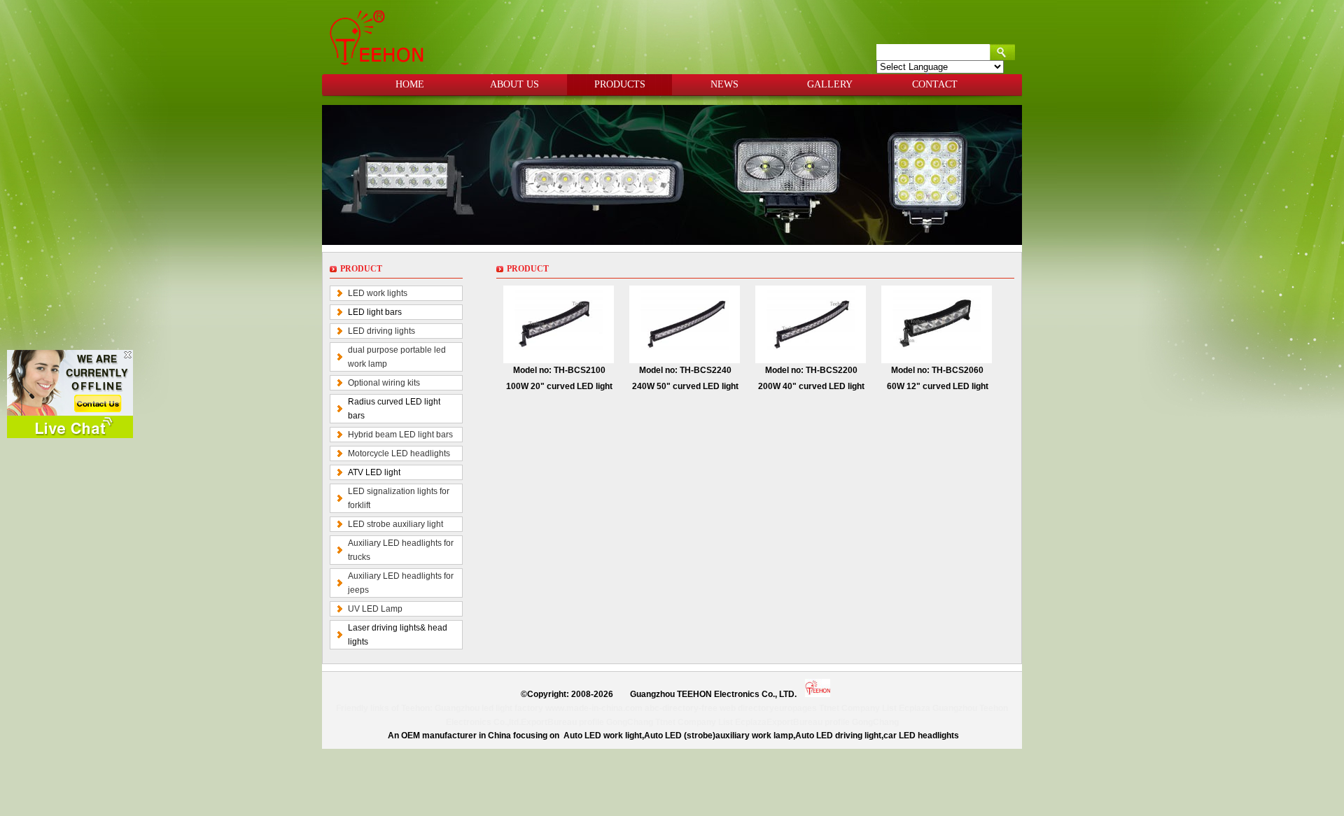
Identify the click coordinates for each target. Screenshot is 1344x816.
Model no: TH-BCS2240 (685, 370)
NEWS (724, 84)
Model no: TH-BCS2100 (559, 370)
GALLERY (830, 84)
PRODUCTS (619, 84)
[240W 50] (684, 324)
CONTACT (935, 84)
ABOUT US (514, 84)
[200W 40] (810, 324)
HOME (410, 84)
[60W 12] (936, 324)
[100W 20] (558, 324)
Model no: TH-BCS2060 (937, 370)
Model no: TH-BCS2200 (811, 370)
